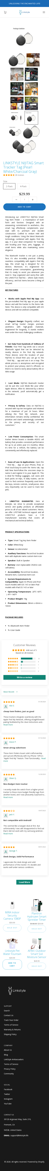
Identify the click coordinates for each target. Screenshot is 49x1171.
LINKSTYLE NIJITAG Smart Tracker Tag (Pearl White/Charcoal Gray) (23, 167)
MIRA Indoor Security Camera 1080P (12, 915)
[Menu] (44, 12)
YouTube (7, 1103)
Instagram (8, 1099)
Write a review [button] (24, 677)
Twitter (7, 1094)
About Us (8, 1050)
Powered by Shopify (35, 1161)
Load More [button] (24, 882)
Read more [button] (8, 724)
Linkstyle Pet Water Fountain (12, 952)
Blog (6, 1054)
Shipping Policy (10, 1034)
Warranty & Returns (12, 1029)
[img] (9, 702)
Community (9, 1073)
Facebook (8, 1089)
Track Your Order (11, 1020)
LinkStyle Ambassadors (14, 1059)
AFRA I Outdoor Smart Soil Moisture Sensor (36, 954)
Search (7, 1010)
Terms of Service (11, 1025)
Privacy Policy (9, 1069)
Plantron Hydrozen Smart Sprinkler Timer (36, 916)
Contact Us (8, 1015)
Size (5, 181)
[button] (9, 175)
